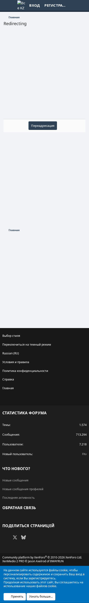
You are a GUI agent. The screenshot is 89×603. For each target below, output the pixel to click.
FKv (84, 454)
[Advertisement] (44, 74)
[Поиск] (82, 5)
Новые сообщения (15, 480)
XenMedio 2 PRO (13, 561)
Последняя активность (18, 498)
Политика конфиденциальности (25, 371)
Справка (8, 379)
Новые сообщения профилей (22, 489)
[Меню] (7, 5)
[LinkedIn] (32, 537)
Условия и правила (15, 362)
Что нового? (16, 468)
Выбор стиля (11, 336)
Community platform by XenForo (42, 557)
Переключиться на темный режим (26, 345)
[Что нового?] (72, 5)
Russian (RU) (10, 353)
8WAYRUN (57, 561)
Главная (8, 388)
